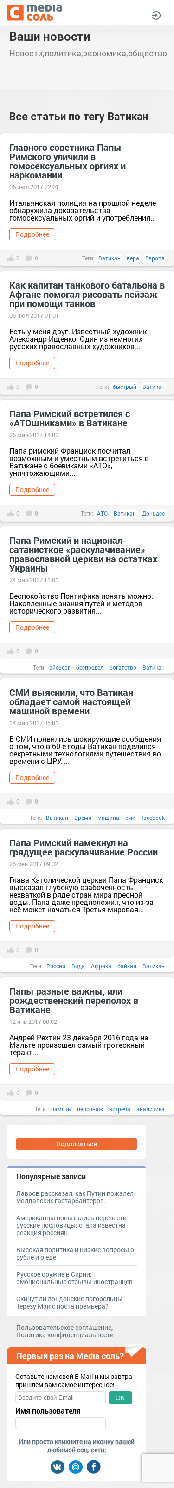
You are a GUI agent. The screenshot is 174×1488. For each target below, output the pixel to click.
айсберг (59, 667)
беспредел (89, 667)
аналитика (150, 1109)
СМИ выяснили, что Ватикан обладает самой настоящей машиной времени (71, 701)
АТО (102, 513)
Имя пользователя (48, 1411)
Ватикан (109, 258)
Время (82, 817)
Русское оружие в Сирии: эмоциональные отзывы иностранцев (74, 1278)
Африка (101, 966)
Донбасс (153, 513)
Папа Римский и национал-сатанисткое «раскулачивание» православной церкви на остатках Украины (83, 553)
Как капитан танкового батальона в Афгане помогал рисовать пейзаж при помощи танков (87, 294)
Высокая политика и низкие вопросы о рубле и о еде (75, 1253)
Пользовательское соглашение (63, 1327)
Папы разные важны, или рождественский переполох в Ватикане (73, 1000)
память (61, 1109)
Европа (155, 258)
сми (130, 817)
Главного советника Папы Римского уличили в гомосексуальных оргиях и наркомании (67, 160)
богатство (123, 667)
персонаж (90, 1109)
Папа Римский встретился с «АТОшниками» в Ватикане (69, 418)
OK (120, 1398)
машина (108, 817)
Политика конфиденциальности (65, 1334)
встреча (119, 1109)
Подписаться (76, 1143)
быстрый (124, 386)
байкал (126, 966)
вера (133, 258)
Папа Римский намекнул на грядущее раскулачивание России (83, 847)
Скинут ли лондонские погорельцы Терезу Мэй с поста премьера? (69, 1302)
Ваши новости (49, 36)
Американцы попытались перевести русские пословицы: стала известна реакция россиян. (71, 1225)
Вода (78, 966)
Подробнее (32, 234)
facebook (153, 817)
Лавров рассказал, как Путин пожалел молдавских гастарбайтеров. (75, 1197)
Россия (55, 966)
